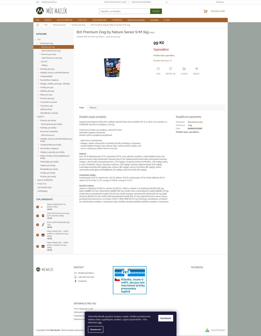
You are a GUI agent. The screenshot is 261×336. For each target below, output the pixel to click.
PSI (39, 39)
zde (100, 322)
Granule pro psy (48, 47)
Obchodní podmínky (141, 2)
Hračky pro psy (46, 87)
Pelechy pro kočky (48, 176)
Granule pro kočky (48, 120)
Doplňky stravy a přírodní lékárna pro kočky (56, 140)
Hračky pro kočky (47, 173)
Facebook (82, 281)
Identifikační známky (49, 113)
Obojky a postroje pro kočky (52, 152)
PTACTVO (42, 184)
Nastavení (95, 329)
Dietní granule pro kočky (51, 124)
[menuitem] (37, 20)
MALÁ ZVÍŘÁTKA (45, 180)
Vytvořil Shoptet (218, 330)
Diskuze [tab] (93, 107)
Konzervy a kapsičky (49, 131)
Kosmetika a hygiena (49, 80)
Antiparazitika (46, 76)
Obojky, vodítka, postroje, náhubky (55, 83)
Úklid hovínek (46, 109)
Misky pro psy (46, 94)
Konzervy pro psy (48, 54)
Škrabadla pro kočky (49, 169)
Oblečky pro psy (47, 91)
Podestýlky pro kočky (49, 161)
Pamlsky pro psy (47, 69)
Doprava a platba (81, 319)
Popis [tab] (81, 107)
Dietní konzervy (47, 135)
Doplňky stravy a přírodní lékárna (54, 72)
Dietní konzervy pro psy (52, 58)
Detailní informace (161, 60)
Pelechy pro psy (47, 98)
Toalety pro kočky (47, 165)
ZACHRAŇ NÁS (45, 187)
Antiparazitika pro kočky (50, 144)
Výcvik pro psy (46, 106)
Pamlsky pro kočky (48, 127)
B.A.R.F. (44, 61)
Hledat (156, 11)
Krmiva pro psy (46, 43)
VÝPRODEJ (42, 191)
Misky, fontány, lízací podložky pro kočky (54, 157)
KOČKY (41, 116)
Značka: (98, 36)
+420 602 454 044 (86, 277)
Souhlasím (165, 318)
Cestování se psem (48, 102)
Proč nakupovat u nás (115, 2)
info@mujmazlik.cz (86, 273)
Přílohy (45, 65)
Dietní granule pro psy (51, 50)
